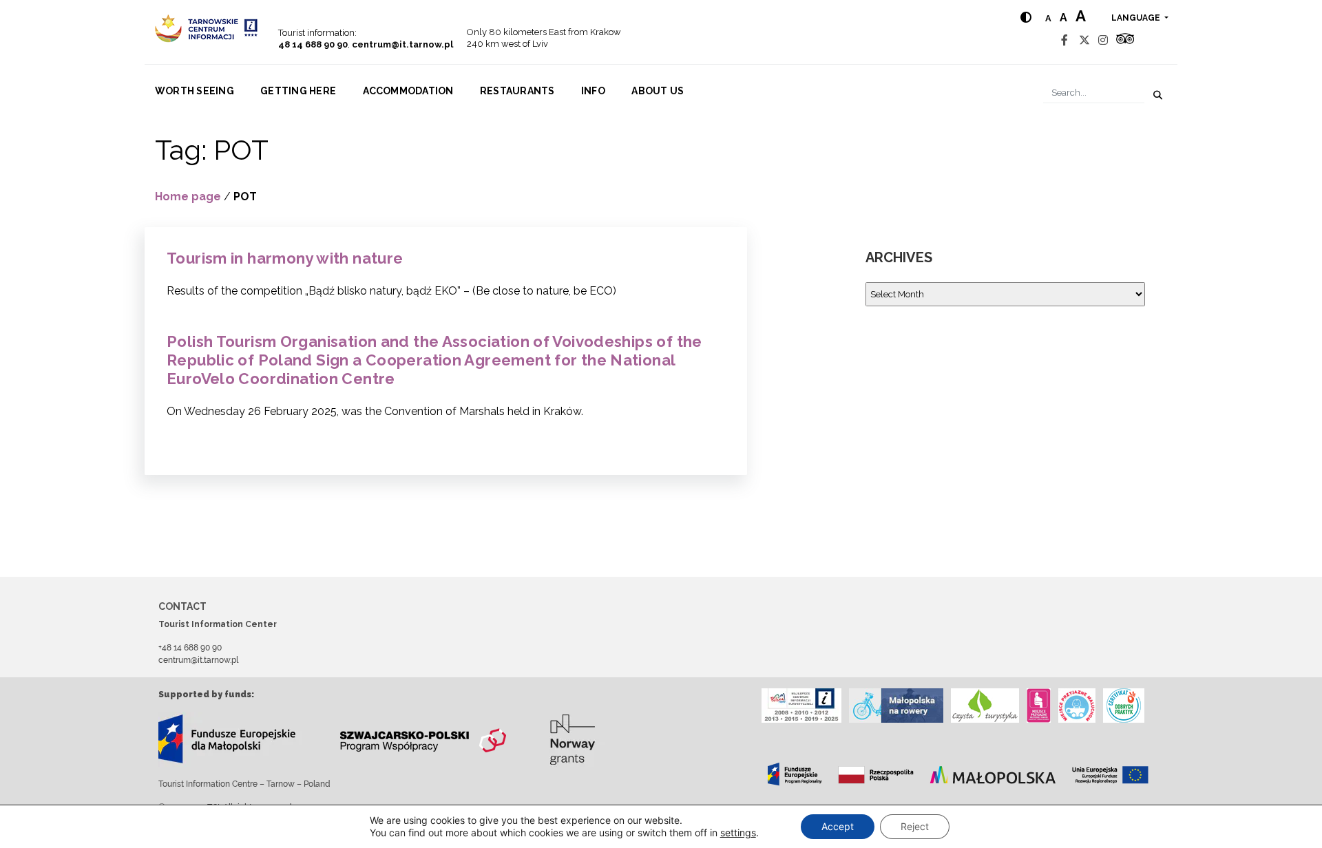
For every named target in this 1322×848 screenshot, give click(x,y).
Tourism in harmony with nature (285, 258)
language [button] (1136, 18)
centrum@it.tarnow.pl (402, 44)
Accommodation (408, 90)
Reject (915, 826)
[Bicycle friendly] (896, 705)
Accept (837, 826)
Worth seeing (194, 90)
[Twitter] (1084, 40)
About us (657, 90)
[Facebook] (1064, 40)
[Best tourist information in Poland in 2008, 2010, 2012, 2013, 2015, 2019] (801, 705)
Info (593, 90)
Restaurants (517, 90)
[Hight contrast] (1025, 17)
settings (738, 832)
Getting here (298, 90)
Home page (188, 196)
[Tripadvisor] (1125, 40)
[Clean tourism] (985, 705)
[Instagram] (1103, 40)
